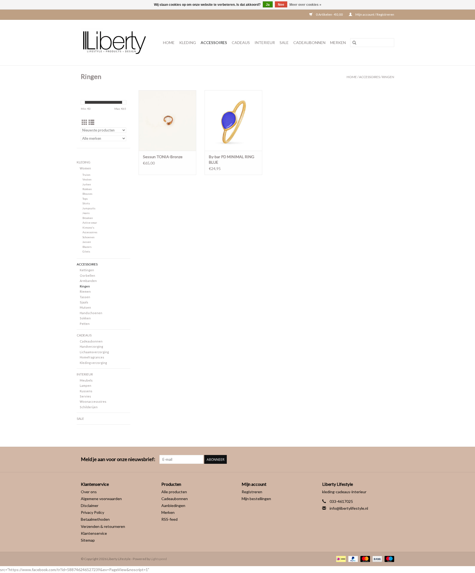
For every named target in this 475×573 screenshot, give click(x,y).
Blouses (87, 193)
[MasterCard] (364, 558)
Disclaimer (89, 505)
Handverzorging (91, 346)
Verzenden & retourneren (103, 526)
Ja (268, 5)
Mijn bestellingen (256, 498)
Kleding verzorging (93, 362)
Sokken (85, 318)
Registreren (252, 491)
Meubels (86, 380)
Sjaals (84, 302)
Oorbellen (87, 275)
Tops (85, 198)
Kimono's (88, 227)
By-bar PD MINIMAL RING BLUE (231, 159)
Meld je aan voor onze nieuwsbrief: (118, 459)
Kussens (86, 391)
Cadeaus (241, 42)
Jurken (86, 184)
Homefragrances (92, 357)
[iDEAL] (340, 558)
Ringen (388, 77)
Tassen (85, 297)
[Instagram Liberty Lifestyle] (389, 459)
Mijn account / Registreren (374, 14)
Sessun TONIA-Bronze (163, 156)
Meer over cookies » (305, 5)
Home (169, 42)
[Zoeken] (354, 42)
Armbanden (88, 281)
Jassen (86, 241)
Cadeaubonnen (309, 42)
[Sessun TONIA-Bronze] (167, 120)
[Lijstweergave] (91, 122)
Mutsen (85, 307)
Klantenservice (94, 533)
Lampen (85, 385)
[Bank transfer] (377, 558)
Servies (85, 396)
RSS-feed (169, 519)
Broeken (87, 218)
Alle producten (174, 491)
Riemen (85, 291)
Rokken (87, 189)
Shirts (86, 203)
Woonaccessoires (93, 401)
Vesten (87, 179)
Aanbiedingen (173, 505)
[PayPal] (352, 558)
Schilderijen (89, 407)
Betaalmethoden (95, 519)
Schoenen (88, 237)
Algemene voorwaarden (101, 498)
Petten (85, 323)
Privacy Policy (92, 512)
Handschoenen (91, 313)
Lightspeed (159, 559)
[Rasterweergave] (84, 122)
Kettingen (87, 270)
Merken (338, 42)
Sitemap (88, 540)
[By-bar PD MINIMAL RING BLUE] (233, 120)
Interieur (265, 42)
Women (85, 168)
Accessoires (214, 42)
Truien (86, 174)
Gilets (86, 251)
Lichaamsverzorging (94, 352)
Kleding (187, 42)
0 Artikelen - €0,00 (329, 14)
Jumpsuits (88, 208)
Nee (281, 5)
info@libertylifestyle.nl (349, 508)
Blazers (87, 246)
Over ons (89, 491)
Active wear (89, 222)
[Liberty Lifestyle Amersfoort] (116, 42)
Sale (284, 42)
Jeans (86, 213)
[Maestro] (388, 558)
